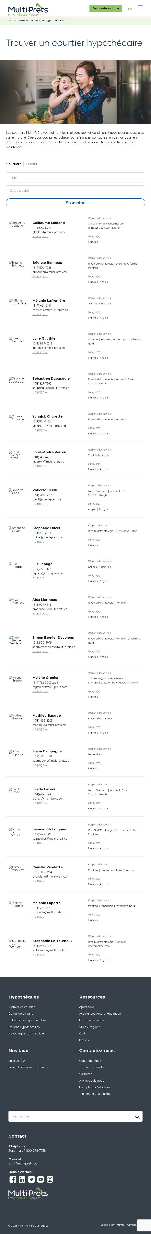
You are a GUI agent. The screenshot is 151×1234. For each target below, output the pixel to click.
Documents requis (91, 1020)
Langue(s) (94, 236)
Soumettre (75, 202)
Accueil (12, 20)
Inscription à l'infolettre (94, 1087)
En (130, 8)
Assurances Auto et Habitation (100, 1013)
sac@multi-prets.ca (22, 1163)
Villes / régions (89, 1026)
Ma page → (40, 236)
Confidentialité (135, 1224)
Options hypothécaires (24, 1026)
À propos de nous (91, 1080)
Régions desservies (99, 218)
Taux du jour (16, 1060)
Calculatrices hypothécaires (27, 1020)
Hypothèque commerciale (26, 1033)
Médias (84, 1040)
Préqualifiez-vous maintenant (28, 1067)
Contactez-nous (90, 1060)
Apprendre (86, 1006)
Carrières (85, 1073)
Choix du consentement (113, 1224)
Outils (83, 1033)
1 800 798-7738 (35, 1150)
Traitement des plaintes (95, 1093)
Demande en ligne (106, 8)
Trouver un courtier (21, 1006)
